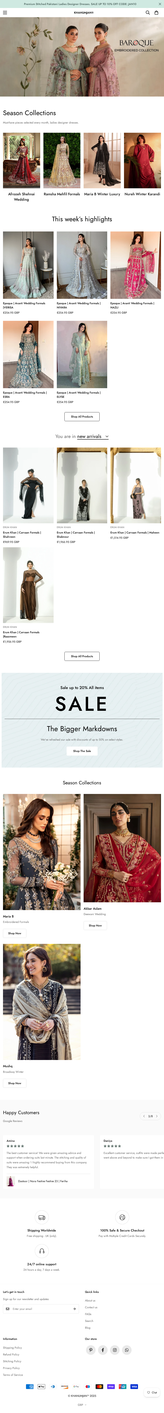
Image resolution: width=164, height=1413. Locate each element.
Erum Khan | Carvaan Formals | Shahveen (22, 534)
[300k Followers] (103, 1350)
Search (89, 1321)
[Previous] (144, 1116)
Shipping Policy (12, 1348)
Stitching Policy (12, 1361)
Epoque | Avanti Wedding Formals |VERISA (24, 305)
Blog (87, 1328)
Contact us (91, 1307)
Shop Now (14, 933)
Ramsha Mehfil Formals (62, 194)
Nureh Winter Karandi (142, 194)
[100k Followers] (115, 1350)
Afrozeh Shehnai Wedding (21, 196)
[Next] (157, 1116)
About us (90, 1300)
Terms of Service (13, 1375)
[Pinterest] (91, 1350)
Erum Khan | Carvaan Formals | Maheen (134, 532)
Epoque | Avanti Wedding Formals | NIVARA (79, 305)
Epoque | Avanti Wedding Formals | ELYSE (79, 395)
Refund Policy (11, 1354)
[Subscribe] (74, 1308)
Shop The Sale (82, 751)
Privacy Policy (11, 1368)
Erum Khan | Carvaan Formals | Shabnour (76, 534)
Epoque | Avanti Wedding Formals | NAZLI (132, 305)
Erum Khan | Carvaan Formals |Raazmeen (21, 634)
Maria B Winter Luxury (102, 194)
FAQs (88, 1314)
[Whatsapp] (127, 1350)
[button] (156, 12)
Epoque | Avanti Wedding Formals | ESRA (25, 395)
